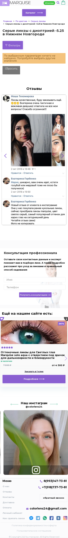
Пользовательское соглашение (34, 530)
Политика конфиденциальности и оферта (34, 525)
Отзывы (7, 491)
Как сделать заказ (14, 518)
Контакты (8, 497)
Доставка (8, 502)
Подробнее (31, 379)
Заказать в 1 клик (34, 371)
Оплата (7, 507)
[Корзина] (63, 3)
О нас (6, 486)
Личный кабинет (12, 513)
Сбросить (11, 68)
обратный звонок (53, 498)
